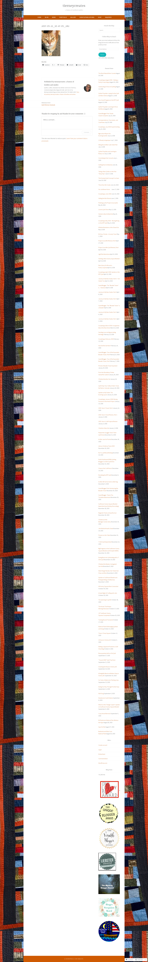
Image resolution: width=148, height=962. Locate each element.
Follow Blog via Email (109, 37)
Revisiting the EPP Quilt (104, 475)
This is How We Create (104, 185)
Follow (102, 54)
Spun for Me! (101, 727)
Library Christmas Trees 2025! (106, 446)
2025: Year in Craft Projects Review (107, 421)
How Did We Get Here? (104, 345)
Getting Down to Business (105, 165)
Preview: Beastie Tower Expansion (107, 366)
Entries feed (101, 754)
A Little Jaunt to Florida (104, 439)
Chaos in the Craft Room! (105, 468)
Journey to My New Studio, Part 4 (107, 292)
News (54, 17)
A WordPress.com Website (73, 959)
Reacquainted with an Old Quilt (107, 653)
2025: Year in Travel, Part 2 (105, 408)
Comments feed (102, 758)
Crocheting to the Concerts (105, 158)
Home (39, 17)
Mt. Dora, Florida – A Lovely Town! (107, 234)
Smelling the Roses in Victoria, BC (107, 667)
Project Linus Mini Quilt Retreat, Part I (108, 247)
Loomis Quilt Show (103, 209)
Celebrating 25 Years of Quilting (107, 87)
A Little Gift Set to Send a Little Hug (108, 482)
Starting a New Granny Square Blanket (109, 258)
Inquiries (108, 17)
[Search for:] (109, 30)
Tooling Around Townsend (105, 620)
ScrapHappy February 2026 (106, 339)
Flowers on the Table (104, 535)
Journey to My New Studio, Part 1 (107, 319)
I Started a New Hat (103, 428)
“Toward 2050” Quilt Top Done (106, 660)
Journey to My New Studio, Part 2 (107, 312)
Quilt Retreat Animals (48, 104)
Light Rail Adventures (104, 254)
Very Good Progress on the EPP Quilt (108, 100)
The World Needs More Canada (107, 73)
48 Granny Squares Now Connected (108, 586)
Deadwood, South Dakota (105, 698)
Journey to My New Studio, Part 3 (107, 299)
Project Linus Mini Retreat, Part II (107, 241)
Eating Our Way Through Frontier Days (108, 687)
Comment (86, 132)
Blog (46, 17)
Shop (99, 17)
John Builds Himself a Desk (105, 528)
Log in (100, 750)
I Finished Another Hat (104, 379)
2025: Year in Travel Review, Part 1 (107, 415)
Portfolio (63, 17)
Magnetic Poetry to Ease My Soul (107, 513)
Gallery (73, 17)
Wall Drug (101, 693)
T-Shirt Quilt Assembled (105, 542)
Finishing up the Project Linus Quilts (108, 203)
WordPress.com (102, 763)
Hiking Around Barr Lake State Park (107, 145)
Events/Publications (87, 17)
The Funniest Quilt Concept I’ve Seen (108, 178)
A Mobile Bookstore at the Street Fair (108, 227)
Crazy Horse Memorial (104, 713)
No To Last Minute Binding (105, 453)
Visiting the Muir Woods (104, 198)
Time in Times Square (104, 633)
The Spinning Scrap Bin (104, 600)
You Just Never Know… (104, 189)
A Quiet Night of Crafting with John (107, 593)
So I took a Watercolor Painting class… (109, 680)
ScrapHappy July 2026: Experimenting (108, 127)
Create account (102, 745)
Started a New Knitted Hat (105, 214)
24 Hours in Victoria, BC (104, 640)
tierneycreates (74, 6)
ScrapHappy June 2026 (104, 194)
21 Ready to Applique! (104, 140)
